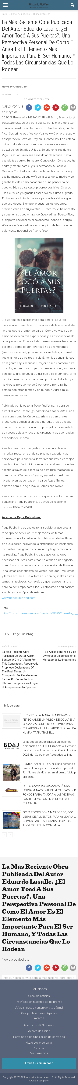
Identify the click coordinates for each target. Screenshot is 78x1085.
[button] (72, 5)
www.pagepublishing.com (18, 597)
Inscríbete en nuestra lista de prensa (39, 1002)
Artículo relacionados (16, 700)
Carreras (39, 1048)
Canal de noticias (39, 996)
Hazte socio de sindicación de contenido (39, 1037)
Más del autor (12, 705)
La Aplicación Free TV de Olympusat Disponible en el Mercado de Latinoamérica (59, 655)
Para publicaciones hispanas (39, 1013)
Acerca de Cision (39, 1031)
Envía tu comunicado (39, 1063)
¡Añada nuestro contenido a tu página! (39, 1007)
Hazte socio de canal (39, 1042)
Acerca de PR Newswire (39, 1025)
